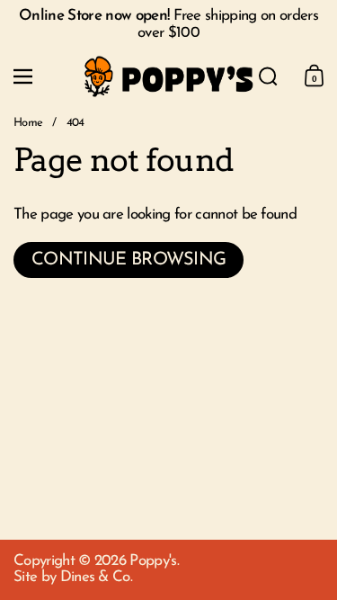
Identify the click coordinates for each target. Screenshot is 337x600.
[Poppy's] (168, 77)
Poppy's (152, 561)
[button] (268, 76)
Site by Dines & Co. (72, 577)
